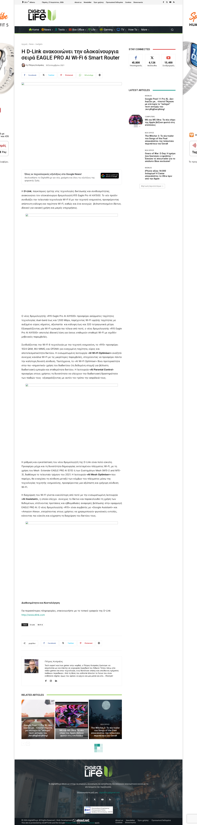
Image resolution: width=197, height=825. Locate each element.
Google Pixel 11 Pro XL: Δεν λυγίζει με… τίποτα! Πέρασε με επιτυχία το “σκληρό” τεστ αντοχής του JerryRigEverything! (38, 730)
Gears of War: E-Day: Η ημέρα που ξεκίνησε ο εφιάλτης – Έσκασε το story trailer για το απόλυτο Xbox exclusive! (160, 157)
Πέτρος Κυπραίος (36, 65)
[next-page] (28, 744)
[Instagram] (51, 680)
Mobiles (37, 722)
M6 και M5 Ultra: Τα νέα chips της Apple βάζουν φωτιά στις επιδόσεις (72, 733)
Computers (71, 727)
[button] (172, 29)
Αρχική (24, 44)
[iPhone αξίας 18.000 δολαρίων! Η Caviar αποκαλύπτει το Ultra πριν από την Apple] (136, 173)
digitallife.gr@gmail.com (109, 792)
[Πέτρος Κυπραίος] (23, 65)
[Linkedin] (56, 680)
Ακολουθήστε (152, 56)
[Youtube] (170, 2)
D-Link (32, 625)
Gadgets (38, 44)
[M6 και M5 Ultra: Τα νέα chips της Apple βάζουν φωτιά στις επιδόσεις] (71, 719)
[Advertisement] (152, 213)
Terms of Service (87, 823)
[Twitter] (167, 2)
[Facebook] (163, 2)
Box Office (105, 724)
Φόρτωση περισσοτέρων (151, 186)
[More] (100, 75)
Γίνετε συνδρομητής (168, 57)
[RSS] (174, 2)
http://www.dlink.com (33, 614)
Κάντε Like (135, 56)
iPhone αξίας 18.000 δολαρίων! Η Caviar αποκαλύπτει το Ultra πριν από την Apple (158, 175)
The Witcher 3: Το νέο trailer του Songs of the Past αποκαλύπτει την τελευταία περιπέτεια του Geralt (105, 732)
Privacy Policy (70, 823)
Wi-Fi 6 (40, 625)
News (31, 44)
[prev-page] (23, 744)
